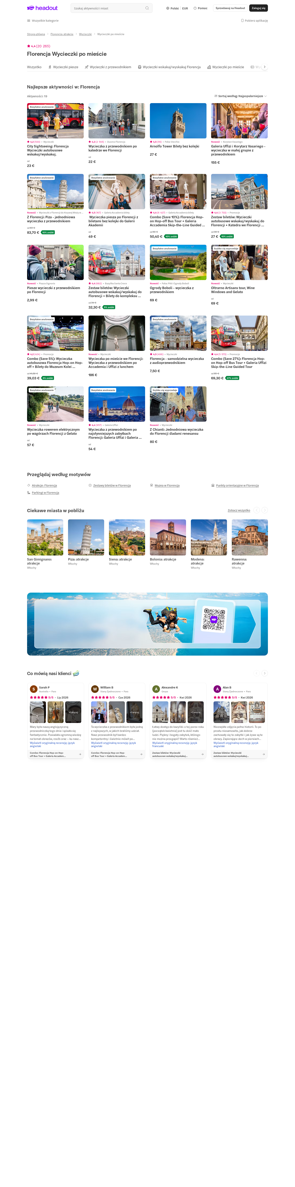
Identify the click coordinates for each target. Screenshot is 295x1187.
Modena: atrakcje (197, 561)
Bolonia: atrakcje (163, 559)
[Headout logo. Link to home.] (42, 8)
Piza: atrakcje (78, 559)
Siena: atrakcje (120, 559)
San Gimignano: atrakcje (39, 561)
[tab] (34, 66)
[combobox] (111, 8)
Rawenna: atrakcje (239, 561)
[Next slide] (264, 67)
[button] (43, 20)
